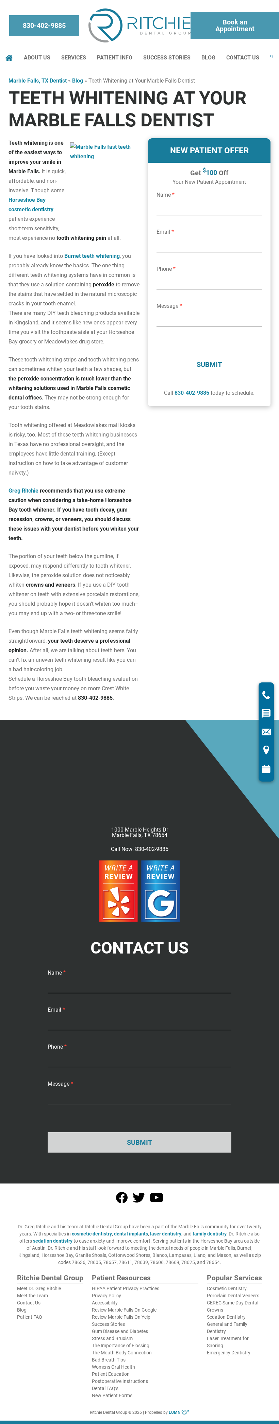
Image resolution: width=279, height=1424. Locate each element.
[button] (272, 56)
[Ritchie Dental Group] (139, 25)
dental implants (131, 1233)
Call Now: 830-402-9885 (139, 849)
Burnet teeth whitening (92, 256)
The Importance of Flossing (120, 1345)
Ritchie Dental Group (50, 1278)
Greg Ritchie (23, 490)
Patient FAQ (29, 1317)
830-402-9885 (44, 25)
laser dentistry (165, 1233)
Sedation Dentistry (226, 1317)
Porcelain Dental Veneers (233, 1295)
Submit (209, 364)
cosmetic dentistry (92, 1233)
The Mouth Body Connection (122, 1352)
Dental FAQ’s (105, 1388)
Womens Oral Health (113, 1367)
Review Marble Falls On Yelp (121, 1317)
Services (73, 57)
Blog (208, 57)
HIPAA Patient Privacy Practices (125, 1288)
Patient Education (111, 1374)
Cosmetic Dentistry (227, 1288)
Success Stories (167, 57)
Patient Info (114, 57)
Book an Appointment (235, 25)
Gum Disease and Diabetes (120, 1331)
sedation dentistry (52, 1241)
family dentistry (210, 1233)
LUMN (175, 1412)
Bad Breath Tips (109, 1360)
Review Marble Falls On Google (124, 1310)
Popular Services (234, 1278)
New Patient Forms (112, 1395)
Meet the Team (32, 1295)
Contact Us (242, 57)
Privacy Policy (106, 1295)
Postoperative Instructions (120, 1381)
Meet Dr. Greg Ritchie (39, 1288)
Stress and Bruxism (112, 1338)
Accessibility (105, 1302)
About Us (37, 57)
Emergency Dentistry (228, 1352)
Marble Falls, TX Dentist (38, 80)
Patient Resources (121, 1278)
